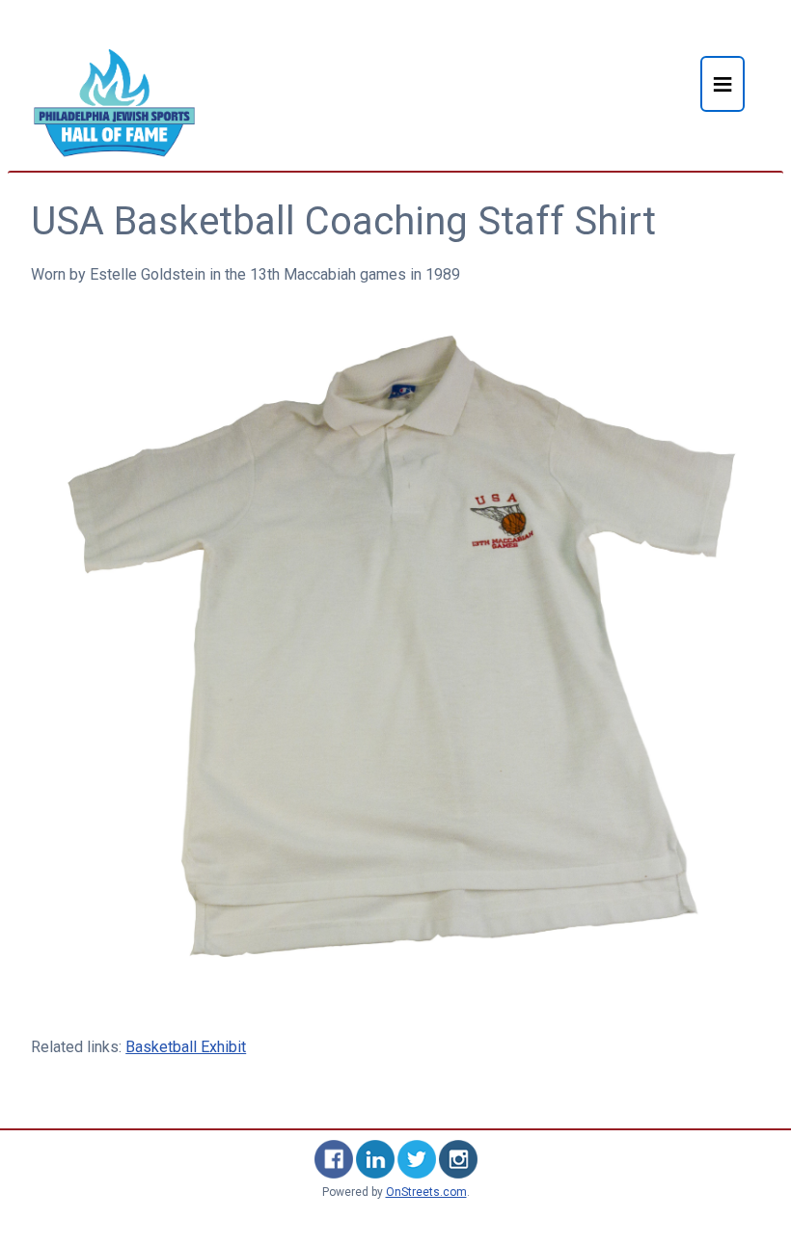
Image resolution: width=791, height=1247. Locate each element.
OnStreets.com (426, 1192)
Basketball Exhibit (185, 1047)
